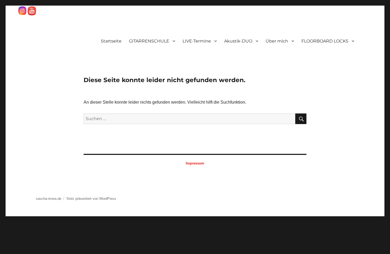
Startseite (111, 41)
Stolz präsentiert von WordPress (91, 199)
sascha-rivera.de (48, 199)
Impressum (195, 163)
